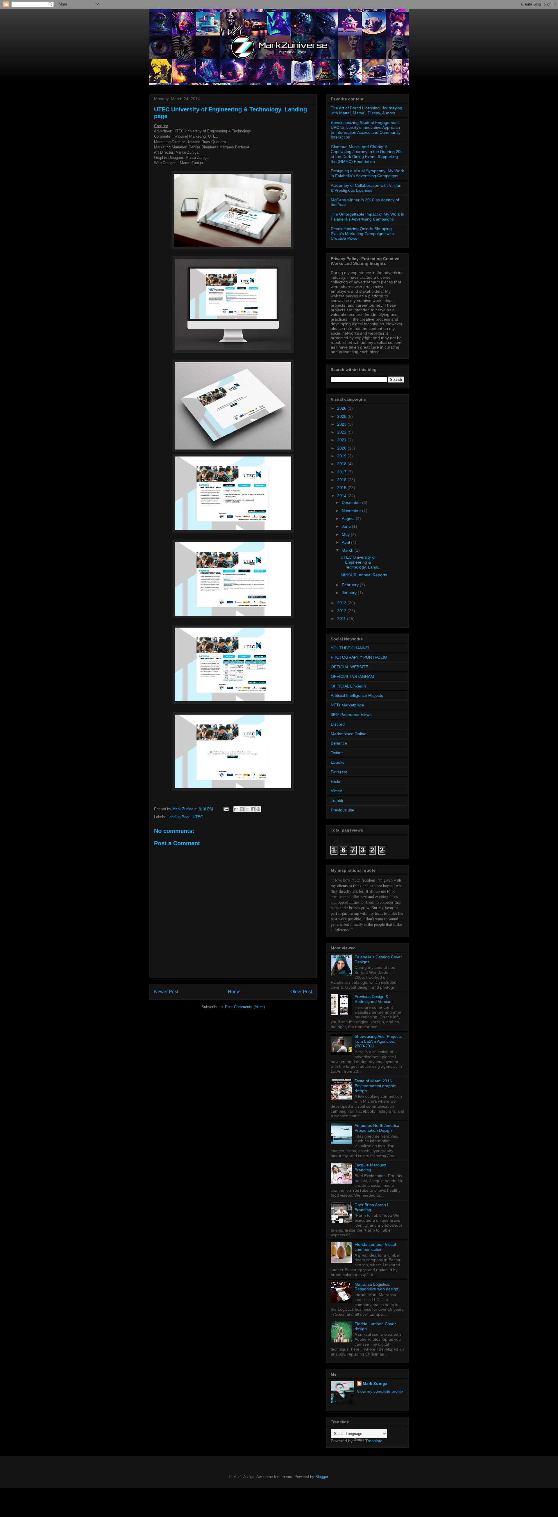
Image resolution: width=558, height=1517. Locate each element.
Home (234, 991)
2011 (342, 618)
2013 (342, 603)
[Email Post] (226, 809)
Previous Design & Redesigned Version (373, 999)
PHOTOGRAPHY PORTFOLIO (359, 657)
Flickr (336, 781)
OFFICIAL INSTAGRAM (352, 676)
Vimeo (336, 790)
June (347, 526)
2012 (342, 610)
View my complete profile (380, 1391)
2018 (342, 463)
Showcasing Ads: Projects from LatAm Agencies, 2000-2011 (378, 1041)
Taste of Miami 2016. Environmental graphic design (375, 1086)
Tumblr (337, 800)
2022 (342, 432)
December (352, 502)
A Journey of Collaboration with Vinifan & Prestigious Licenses (366, 188)
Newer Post (166, 991)
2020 (342, 448)
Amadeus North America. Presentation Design (377, 1128)
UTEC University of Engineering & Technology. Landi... (361, 562)
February (351, 584)
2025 (342, 416)
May (346, 534)
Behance (339, 743)
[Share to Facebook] (253, 809)
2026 (342, 408)
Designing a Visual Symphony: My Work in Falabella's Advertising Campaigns (367, 173)
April (346, 542)
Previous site (342, 810)
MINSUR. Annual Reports (364, 575)
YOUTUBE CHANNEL (351, 648)
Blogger (321, 1477)
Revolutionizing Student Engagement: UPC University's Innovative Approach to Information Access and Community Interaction (365, 129)
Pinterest (339, 772)
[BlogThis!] (242, 809)
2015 (342, 487)
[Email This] (236, 809)
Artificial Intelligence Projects (357, 695)
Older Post (301, 991)
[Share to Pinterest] (258, 809)
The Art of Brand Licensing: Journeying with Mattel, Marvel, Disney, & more (366, 110)
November (352, 510)
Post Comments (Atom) (245, 1007)
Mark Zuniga (375, 1383)
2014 (342, 495)
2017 (342, 472)
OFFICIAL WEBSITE (349, 667)
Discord (338, 724)
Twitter (337, 752)
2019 (342, 456)
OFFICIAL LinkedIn (348, 686)
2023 (342, 424)
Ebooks (337, 762)
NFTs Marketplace (347, 705)
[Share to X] (247, 809)
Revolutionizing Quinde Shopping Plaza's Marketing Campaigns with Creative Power (362, 233)
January (350, 592)
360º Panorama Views (351, 714)
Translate (373, 1440)
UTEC (198, 817)
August (349, 518)
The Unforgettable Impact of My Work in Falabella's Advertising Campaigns (367, 216)
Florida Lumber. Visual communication (375, 1247)
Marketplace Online (348, 733)
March (348, 550)
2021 (342, 440)
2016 (342, 479)
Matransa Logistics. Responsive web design (376, 1287)
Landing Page (178, 817)
